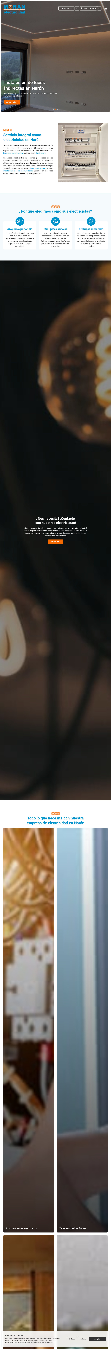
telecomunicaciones (37, 168)
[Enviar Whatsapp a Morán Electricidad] (77, 8)
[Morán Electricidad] (14, 8)
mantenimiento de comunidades (18, 171)
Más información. (47, 1342)
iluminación (41, 153)
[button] (53, 109)
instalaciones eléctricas (13, 153)
